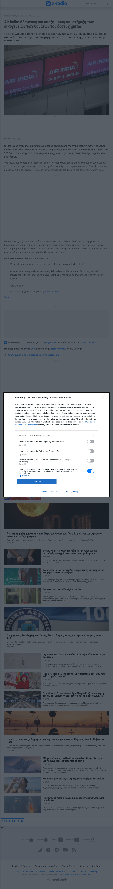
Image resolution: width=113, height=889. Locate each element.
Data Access (56, 491)
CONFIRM (37, 482)
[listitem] (56, 435)
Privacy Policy (72, 491)
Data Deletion (41, 491)
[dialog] (56, 444)
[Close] (104, 397)
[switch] (90, 441)
